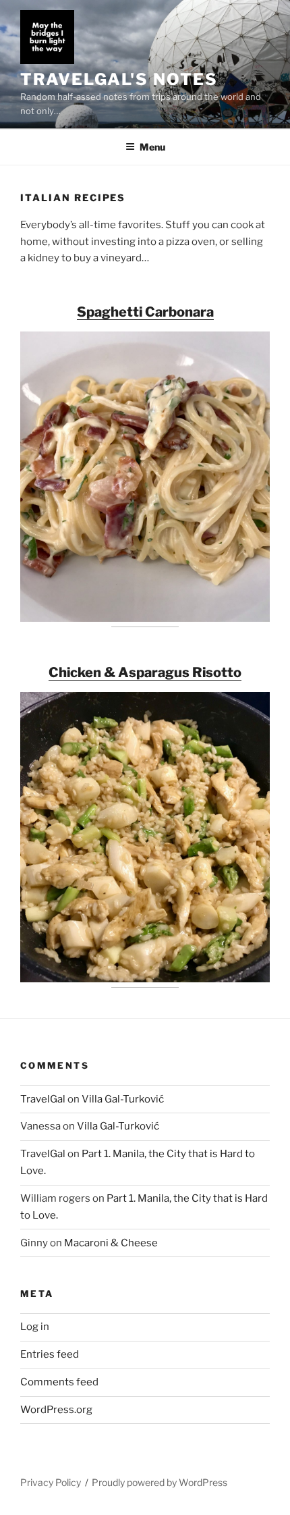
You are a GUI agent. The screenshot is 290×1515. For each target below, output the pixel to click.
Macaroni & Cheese (111, 1243)
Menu (152, 147)
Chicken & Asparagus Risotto (145, 672)
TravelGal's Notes (119, 79)
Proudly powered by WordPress (159, 1482)
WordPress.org (56, 1410)
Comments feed (59, 1382)
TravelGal (42, 1099)
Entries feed (49, 1354)
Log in (34, 1327)
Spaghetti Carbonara (145, 312)
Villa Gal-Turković (123, 1099)
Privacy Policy (50, 1482)
